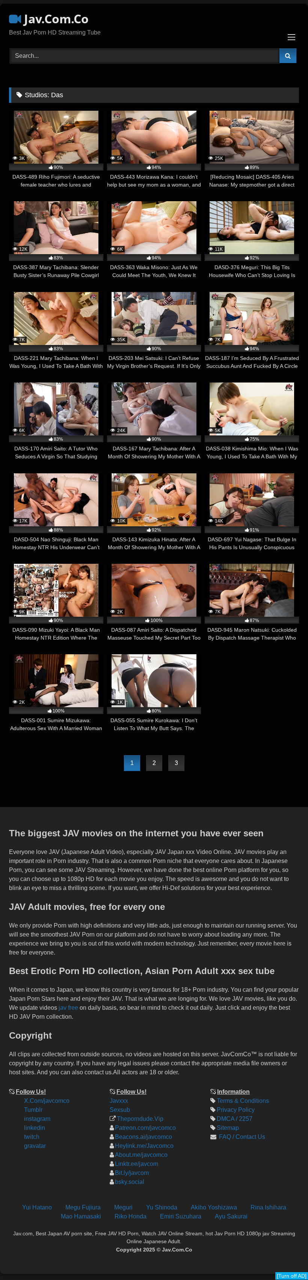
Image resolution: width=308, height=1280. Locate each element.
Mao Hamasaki (81, 1216)
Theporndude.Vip (140, 1119)
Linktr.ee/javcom (136, 1164)
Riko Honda (130, 1216)
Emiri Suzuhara (180, 1216)
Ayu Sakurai (231, 1216)
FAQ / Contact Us (241, 1137)
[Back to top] (296, 1224)
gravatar (35, 1146)
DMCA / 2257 (234, 1119)
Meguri (123, 1207)
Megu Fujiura (83, 1207)
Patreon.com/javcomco (145, 1128)
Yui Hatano (37, 1207)
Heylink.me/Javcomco (144, 1146)
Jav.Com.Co (55, 19)
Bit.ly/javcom (132, 1173)
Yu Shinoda (161, 1207)
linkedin (34, 1128)
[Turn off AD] (291, 1276)
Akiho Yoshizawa (214, 1207)
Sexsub (120, 1110)
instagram (37, 1119)
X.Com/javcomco (46, 1101)
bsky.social (129, 1182)
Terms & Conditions (243, 1101)
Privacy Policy (236, 1110)
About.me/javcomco (141, 1155)
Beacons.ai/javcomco (143, 1137)
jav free (68, 1007)
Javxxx (119, 1101)
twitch (31, 1137)
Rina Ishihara (268, 1207)
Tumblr (33, 1110)
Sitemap (228, 1128)
